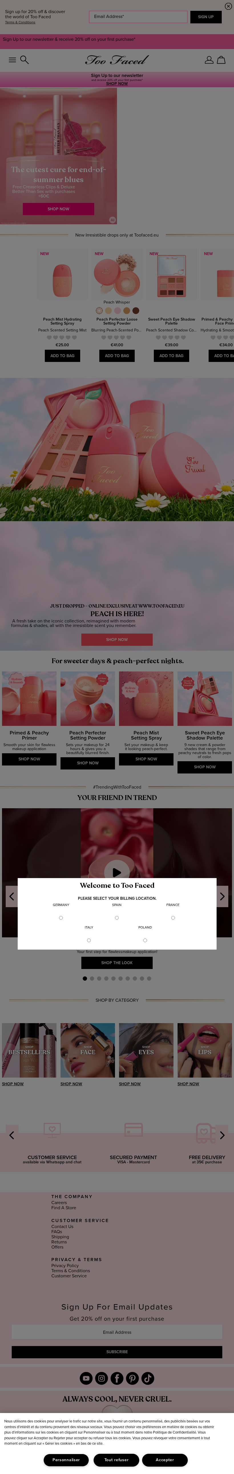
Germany (61, 905)
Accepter (165, 1460)
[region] (117, 1443)
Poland (145, 927)
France (172, 905)
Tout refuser (116, 1460)
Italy (89, 927)
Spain (117, 905)
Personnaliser (66, 1460)
